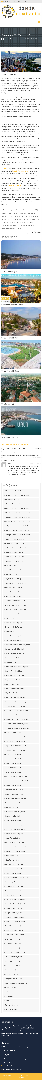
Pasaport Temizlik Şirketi (14, 943)
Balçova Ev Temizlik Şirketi (15, 539)
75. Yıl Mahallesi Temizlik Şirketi (16, 781)
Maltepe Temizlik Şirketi (14, 891)
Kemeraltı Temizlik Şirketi (14, 869)
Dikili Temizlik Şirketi (13, 715)
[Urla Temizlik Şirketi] (21, 421)
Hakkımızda (9, 992)
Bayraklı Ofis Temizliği (13, 579)
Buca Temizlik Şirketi (13, 640)
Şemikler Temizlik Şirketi (14, 961)
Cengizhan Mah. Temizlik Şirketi (17, 667)
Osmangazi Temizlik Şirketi (15, 921)
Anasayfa (28, 38)
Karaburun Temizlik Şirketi (15, 829)
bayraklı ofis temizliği (7, 219)
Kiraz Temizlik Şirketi (12, 860)
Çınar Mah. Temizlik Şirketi (15, 697)
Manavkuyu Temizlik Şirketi (15, 882)
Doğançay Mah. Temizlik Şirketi (16, 719)
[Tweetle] (32, 232)
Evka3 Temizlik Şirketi (13, 763)
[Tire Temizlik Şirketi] (21, 388)
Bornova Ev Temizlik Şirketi (15, 601)
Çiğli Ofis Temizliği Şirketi (14, 688)
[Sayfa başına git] (38, 1077)
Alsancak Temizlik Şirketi (14, 504)
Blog (7, 1001)
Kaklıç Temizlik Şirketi (13, 873)
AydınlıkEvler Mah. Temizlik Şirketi (17, 521)
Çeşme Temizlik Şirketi (13, 671)
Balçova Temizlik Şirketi (14, 552)
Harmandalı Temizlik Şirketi (15, 825)
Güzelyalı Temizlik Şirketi (14, 803)
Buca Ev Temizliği (11, 618)
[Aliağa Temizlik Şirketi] (21, 255)
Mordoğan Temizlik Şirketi (15, 904)
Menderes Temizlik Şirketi (14, 895)
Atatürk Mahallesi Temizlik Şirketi (17, 517)
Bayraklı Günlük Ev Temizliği (15, 574)
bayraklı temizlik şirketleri (15, 228)
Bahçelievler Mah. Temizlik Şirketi (17, 526)
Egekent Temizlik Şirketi (14, 732)
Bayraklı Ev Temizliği (16, 35)
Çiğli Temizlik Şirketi (12, 693)
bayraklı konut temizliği (8, 216)
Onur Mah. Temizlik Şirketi (15, 926)
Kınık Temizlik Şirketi (13, 856)
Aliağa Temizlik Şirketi (10, 272)
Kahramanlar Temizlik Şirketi (15, 847)
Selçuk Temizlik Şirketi (10, 338)
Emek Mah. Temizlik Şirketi (15, 741)
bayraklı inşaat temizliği (28, 213)
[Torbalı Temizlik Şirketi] (21, 355)
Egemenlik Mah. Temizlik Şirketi (17, 737)
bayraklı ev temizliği (32, 210)
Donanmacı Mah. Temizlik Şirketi (17, 728)
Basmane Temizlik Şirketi (14, 557)
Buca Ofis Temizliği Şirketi (14, 636)
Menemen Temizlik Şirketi (15, 899)
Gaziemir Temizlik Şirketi (14, 790)
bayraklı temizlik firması (16, 222)
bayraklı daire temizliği (16, 210)
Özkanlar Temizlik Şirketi (14, 939)
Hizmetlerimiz (36, 38)
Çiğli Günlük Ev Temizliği (14, 684)
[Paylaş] (28, 232)
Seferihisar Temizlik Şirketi (12, 305)
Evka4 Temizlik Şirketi (13, 768)
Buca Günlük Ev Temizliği (14, 627)
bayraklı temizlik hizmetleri (16, 225)
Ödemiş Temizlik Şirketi (14, 930)
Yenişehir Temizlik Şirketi (14, 979)
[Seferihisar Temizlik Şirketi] (21, 288)
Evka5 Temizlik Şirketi (13, 772)
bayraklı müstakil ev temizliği (27, 216)
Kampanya (9, 996)
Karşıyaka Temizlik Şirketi (14, 834)
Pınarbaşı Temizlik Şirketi (14, 948)
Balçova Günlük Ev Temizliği (15, 543)
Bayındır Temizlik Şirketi (14, 561)
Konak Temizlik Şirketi (13, 838)
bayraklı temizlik (22, 219)
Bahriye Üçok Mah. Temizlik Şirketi (18, 530)
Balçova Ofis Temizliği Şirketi (15, 548)
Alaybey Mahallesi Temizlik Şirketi (17, 495)
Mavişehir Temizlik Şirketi (14, 886)
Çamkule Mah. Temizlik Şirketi (16, 653)
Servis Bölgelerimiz (9, 1050)
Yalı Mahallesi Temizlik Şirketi (16, 983)
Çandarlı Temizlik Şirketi (14, 658)
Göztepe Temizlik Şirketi (14, 794)
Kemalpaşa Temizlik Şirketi (15, 851)
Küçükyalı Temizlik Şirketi (14, 864)
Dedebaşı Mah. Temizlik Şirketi (16, 706)
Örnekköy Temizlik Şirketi (14, 935)
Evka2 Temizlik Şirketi (13, 759)
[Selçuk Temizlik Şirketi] (21, 322)
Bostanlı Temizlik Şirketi (14, 614)
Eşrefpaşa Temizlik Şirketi (14, 754)
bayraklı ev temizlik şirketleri (10, 213)
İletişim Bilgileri (11, 1009)
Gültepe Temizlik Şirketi (14, 807)
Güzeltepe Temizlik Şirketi (15, 812)
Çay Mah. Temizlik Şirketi (14, 662)
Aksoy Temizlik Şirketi (13, 491)
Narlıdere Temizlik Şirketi (14, 908)
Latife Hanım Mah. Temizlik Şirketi (17, 877)
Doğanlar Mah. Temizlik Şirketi (16, 724)
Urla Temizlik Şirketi (9, 437)
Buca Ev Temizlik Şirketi (14, 623)
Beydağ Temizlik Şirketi (14, 592)
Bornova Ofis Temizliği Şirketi (16, 609)
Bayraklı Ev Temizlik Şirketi (15, 570)
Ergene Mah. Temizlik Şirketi (15, 746)
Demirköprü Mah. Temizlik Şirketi (17, 710)
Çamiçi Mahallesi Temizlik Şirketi (17, 649)
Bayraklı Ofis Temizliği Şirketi (15, 583)
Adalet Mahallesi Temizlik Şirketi (17, 776)
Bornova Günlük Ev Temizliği (15, 605)
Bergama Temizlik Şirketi (14, 587)
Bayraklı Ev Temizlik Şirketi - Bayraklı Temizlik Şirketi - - (18, 449)
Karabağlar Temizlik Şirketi (15, 842)
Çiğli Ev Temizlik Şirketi (13, 680)
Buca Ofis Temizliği (12, 631)
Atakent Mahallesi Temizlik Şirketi (17, 508)
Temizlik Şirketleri (11, 1005)
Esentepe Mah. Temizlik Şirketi (16, 750)
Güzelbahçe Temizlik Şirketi (15, 798)
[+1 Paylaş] (35, 232)
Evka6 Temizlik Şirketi (13, 785)
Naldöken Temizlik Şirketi (14, 917)
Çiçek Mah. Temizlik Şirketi (15, 675)
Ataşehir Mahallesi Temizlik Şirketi (17, 513)
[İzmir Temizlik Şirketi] (21, 11)
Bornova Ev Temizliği (13, 596)
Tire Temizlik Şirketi (9, 404)
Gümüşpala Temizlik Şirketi (15, 816)
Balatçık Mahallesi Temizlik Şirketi (17, 535)
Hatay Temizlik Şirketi (13, 820)
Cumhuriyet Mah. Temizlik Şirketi (17, 702)
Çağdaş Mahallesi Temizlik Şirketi (17, 645)
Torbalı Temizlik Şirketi (10, 371)
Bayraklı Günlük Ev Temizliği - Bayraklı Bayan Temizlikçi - (18, 455)
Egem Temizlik (17, 1033)
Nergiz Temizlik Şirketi (13, 913)
